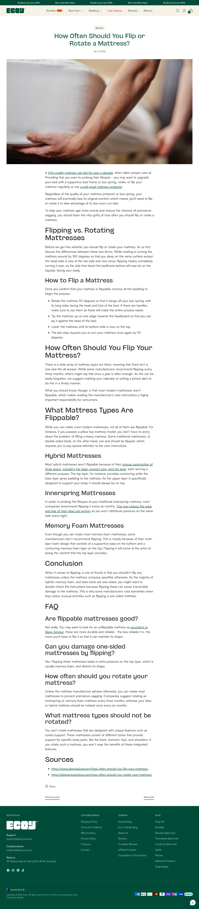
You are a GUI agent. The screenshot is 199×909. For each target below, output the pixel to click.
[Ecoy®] (16, 10)
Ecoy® (25, 894)
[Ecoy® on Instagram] (13, 871)
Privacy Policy (88, 838)
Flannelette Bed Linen (166, 838)
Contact (85, 849)
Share (52, 786)
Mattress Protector (165, 861)
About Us (123, 832)
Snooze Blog (125, 821)
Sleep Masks (162, 866)
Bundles (159, 827)
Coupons (86, 844)
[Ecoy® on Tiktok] (23, 871)
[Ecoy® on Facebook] (8, 871)
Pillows (159, 855)
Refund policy (88, 832)
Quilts (158, 849)
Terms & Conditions (91, 827)
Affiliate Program (127, 849)
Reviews (122, 838)
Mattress (99, 28)
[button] (192, 902)
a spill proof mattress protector (101, 187)
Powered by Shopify (15, 897)
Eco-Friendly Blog (128, 827)
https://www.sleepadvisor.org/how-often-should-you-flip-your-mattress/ (99, 769)
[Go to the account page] (184, 10)
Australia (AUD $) (17, 889)
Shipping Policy (89, 821)
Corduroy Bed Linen (166, 844)
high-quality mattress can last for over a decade (80, 173)
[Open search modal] (178, 10)
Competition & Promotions (132, 855)
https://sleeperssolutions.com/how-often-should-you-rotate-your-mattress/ (101, 775)
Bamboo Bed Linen (165, 832)
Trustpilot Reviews (127, 844)
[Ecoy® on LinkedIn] (18, 871)
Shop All (159, 821)
